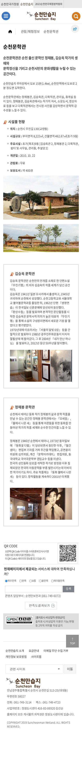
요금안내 (34, 651)
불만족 (45, 581)
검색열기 (76, 16)
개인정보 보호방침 (16, 656)
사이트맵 (36, 656)
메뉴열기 (6, 16)
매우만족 (12, 581)
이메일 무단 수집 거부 (56, 651)
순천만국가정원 (10, 4)
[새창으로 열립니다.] (41, 605)
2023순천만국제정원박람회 (48, 4)
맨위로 (72, 641)
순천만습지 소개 (15, 651)
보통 (34, 581)
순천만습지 (26, 4)
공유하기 (75, 29)
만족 (24, 581)
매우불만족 (59, 581)
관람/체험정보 (30, 31)
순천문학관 (51, 31)
